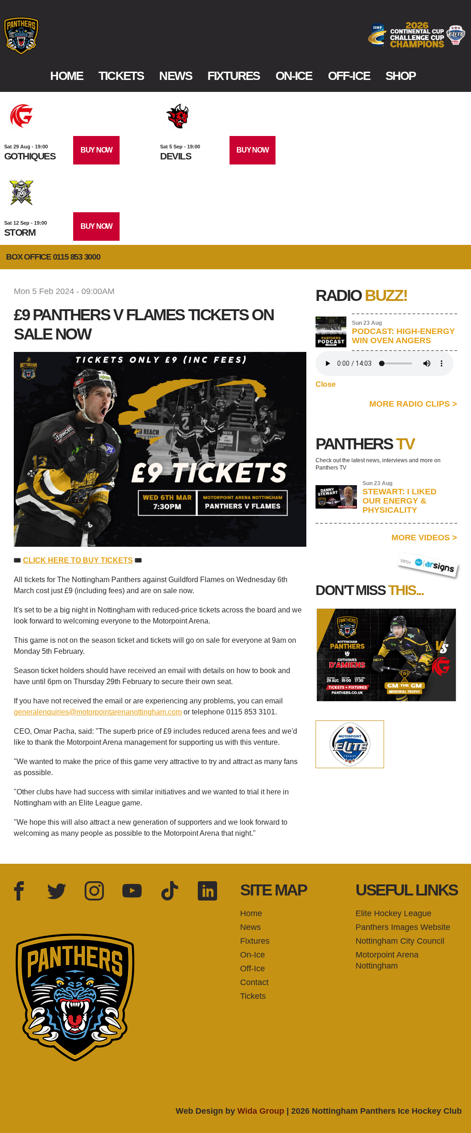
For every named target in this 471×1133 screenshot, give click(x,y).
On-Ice (294, 76)
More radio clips (413, 403)
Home (66, 76)
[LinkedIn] (207, 891)
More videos (424, 537)
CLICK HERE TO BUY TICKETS (78, 560)
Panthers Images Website (403, 927)
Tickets (121, 76)
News (175, 76)
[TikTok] (169, 891)
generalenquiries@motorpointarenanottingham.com (98, 712)
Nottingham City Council (400, 941)
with (410, 558)
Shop (400, 76)
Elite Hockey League (393, 913)
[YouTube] (132, 891)
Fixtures (233, 76)
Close (326, 384)
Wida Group (260, 1111)
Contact (254, 982)
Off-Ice (349, 76)
